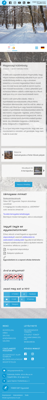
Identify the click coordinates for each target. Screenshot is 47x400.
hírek (5, 333)
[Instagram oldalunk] (14, 2)
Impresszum (6, 395)
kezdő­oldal (8, 330)
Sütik (26, 395)
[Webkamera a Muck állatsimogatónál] (28, 2)
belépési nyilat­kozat (13, 359)
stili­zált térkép (31, 335)
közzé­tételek (9, 362)
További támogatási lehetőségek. (16, 214)
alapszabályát (9, 237)
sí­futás (6, 335)
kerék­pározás (9, 338)
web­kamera (29, 342)
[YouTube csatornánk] (19, 2)
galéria (6, 341)
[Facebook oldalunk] (10, 2)
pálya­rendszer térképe (31, 331)
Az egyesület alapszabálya (18, 249)
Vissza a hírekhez (23, 184)
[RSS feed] (24, 2)
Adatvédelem (18, 395)
